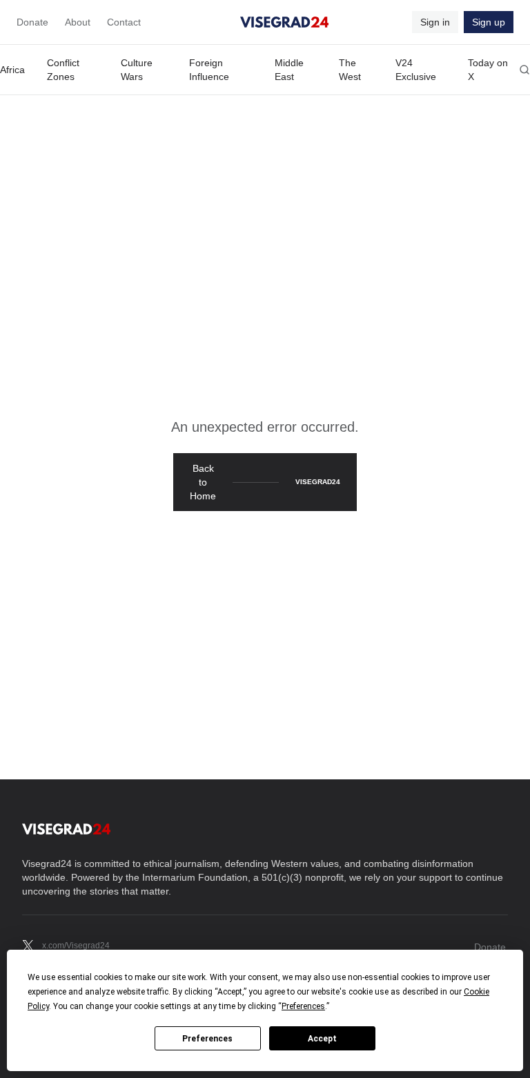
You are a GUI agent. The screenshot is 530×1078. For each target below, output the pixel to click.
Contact (124, 22)
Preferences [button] (303, 1006)
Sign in (435, 22)
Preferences (207, 1039)
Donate (32, 22)
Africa (12, 69)
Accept (322, 1039)
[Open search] (524, 69)
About (77, 22)
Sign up (488, 22)
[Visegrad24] (284, 22)
